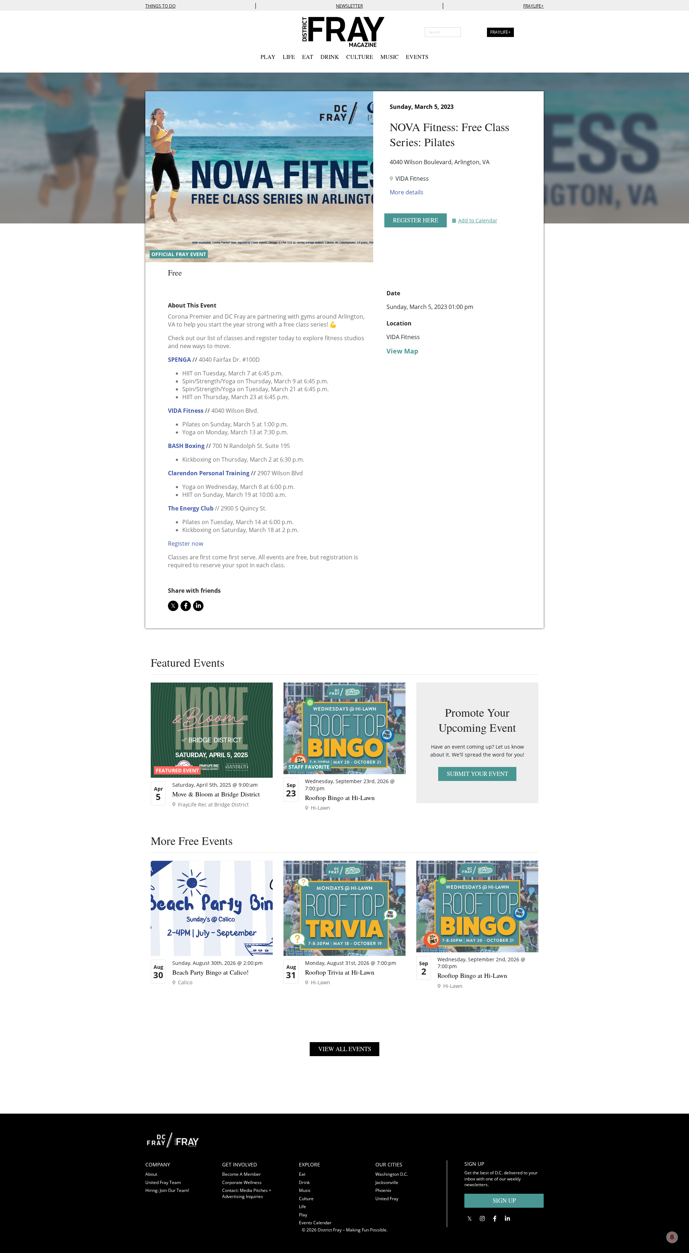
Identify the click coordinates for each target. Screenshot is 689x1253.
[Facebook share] (186, 606)
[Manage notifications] (672, 1237)
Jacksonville (386, 1182)
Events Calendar (315, 1223)
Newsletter (349, 6)
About (151, 1174)
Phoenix (383, 1190)
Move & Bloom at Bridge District (216, 794)
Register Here (415, 220)
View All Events (344, 1049)
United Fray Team (163, 1182)
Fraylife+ (533, 6)
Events (417, 56)
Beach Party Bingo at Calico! (210, 972)
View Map (402, 351)
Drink (329, 56)
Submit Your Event (477, 773)
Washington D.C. (391, 1174)
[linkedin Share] (198, 606)
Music (389, 56)
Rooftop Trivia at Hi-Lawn (339, 972)
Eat (307, 56)
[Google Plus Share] (482, 1218)
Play (268, 56)
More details (406, 192)
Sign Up (504, 1200)
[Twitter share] (173, 606)
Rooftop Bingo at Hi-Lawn (340, 797)
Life (289, 56)
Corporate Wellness (242, 1182)
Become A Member (241, 1174)
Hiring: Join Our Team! (167, 1190)
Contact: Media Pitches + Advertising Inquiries (246, 1193)
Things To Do (160, 6)
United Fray (386, 1199)
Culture (359, 56)
